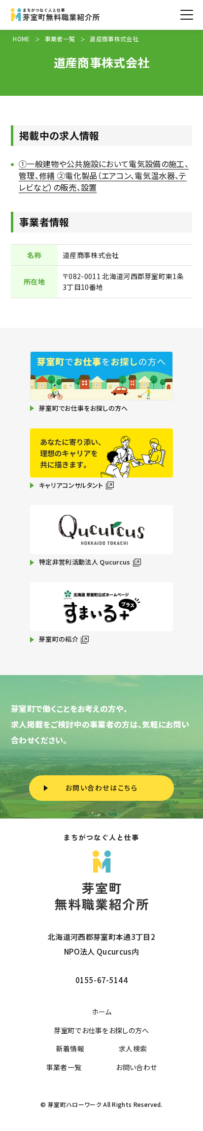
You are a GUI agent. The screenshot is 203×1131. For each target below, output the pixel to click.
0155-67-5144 (101, 980)
